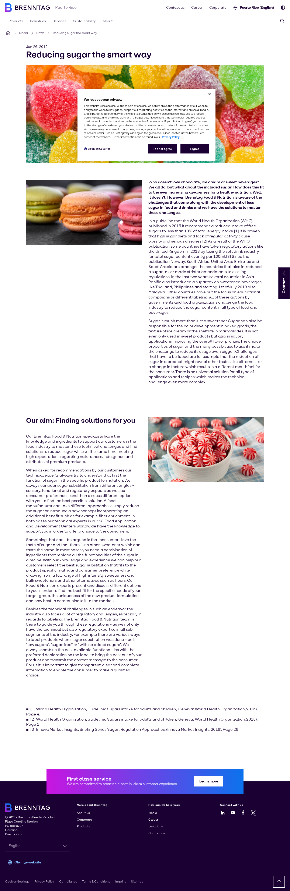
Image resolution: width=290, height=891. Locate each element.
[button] (284, 273)
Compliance (68, 881)
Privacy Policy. (171, 137)
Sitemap (137, 881)
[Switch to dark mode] (283, 8)
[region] (146, 125)
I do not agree (162, 149)
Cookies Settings (99, 148)
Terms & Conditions (96, 881)
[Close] (209, 94)
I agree (194, 149)
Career (197, 8)
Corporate (217, 8)
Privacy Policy (44, 881)
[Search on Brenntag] (282, 21)
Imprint (120, 881)
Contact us (175, 8)
